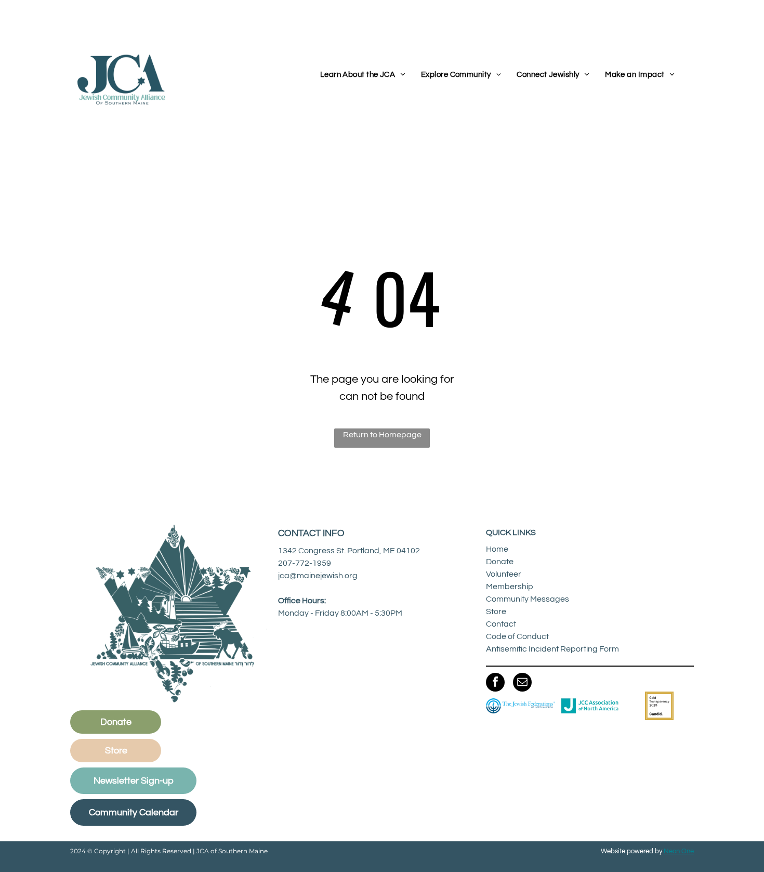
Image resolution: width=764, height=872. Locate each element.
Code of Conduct (517, 636)
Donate (499, 561)
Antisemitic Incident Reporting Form (552, 649)
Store (496, 611)
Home (497, 549)
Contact (501, 624)
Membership (509, 586)
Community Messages (527, 599)
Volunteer (503, 574)
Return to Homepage (382, 435)
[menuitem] (362, 75)
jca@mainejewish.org (318, 575)
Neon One (679, 851)
